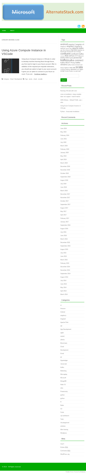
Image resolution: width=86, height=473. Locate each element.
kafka (64, 60)
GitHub (71, 56)
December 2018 (65, 166)
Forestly (68, 471)
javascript (78, 58)
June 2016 (63, 235)
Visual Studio (69, 71)
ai (60, 305)
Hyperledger (64, 360)
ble (83, 50)
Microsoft (63, 378)
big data (74, 50)
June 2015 (63, 256)
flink (66, 56)
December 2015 (65, 242)
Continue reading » (40, 74)
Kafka (62, 367)
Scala (62, 412)
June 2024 (63, 128)
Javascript (63, 364)
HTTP (76, 56)
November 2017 (65, 197)
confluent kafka (77, 54)
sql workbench (64, 415)
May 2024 (63, 132)
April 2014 (63, 291)
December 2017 (65, 194)
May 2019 (63, 156)
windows (63, 426)
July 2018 (63, 183)
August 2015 (64, 249)
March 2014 (64, 294)
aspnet (62, 336)
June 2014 (63, 284)
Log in (62, 444)
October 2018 (64, 173)
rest (70, 68)
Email (62, 353)
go (61, 357)
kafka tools (71, 65)
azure (30, 79)
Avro (64, 50)
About (12, 30)
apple (62, 333)
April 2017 (63, 215)
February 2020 (64, 149)
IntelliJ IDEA (65, 58)
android (64, 44)
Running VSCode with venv (68, 91)
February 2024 (64, 135)
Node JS (63, 384)
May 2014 (63, 287)
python (62, 395)
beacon (68, 50)
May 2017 (63, 211)
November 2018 (65, 170)
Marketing (63, 371)
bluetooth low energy (74, 51)
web (79, 71)
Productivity (64, 391)
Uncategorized (64, 422)
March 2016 (64, 239)
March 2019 (64, 163)
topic (78, 69)
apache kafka (77, 48)
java (71, 58)
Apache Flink (64, 322)
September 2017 (65, 204)
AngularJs (78, 46)
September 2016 (65, 225)
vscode (40, 79)
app (61, 50)
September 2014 (65, 273)
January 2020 (64, 152)
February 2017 (64, 218)
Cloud (12, 79)
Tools (62, 419)
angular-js (63, 46)
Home (4, 30)
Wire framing (64, 429)
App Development (65, 329)
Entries (64, 447)
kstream (77, 65)
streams (73, 69)
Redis (62, 405)
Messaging (63, 374)
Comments (65, 451)
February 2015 (64, 263)
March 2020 (64, 146)
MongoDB (63, 381)
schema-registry (65, 69)
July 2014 (63, 280)
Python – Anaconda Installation (69, 111)
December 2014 (65, 266)
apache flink (69, 48)
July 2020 (63, 142)
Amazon (62, 308)
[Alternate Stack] (43, 20)
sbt (74, 68)
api (61, 326)
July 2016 (63, 232)
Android (62, 312)
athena (62, 339)
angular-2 (72, 44)
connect (62, 56)
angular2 (70, 46)
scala (79, 67)
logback (66, 67)
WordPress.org (64, 454)
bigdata (79, 50)
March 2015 (64, 260)
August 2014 (64, 277)
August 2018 (64, 180)
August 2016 (64, 228)
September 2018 (65, 177)
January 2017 (64, 222)
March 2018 (64, 190)
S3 (61, 409)
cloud (35, 79)
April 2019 (63, 159)
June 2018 (63, 187)
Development (18, 79)
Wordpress (63, 433)
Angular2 (63, 319)
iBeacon (81, 56)
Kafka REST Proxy (67, 63)
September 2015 (65, 246)
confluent (65, 53)
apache (62, 48)
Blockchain (63, 343)
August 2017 (64, 208)
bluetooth (63, 51)
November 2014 (65, 270)
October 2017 (64, 201)
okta (61, 388)
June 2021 (63, 139)
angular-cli (80, 44)
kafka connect (75, 60)
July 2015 (63, 253)
